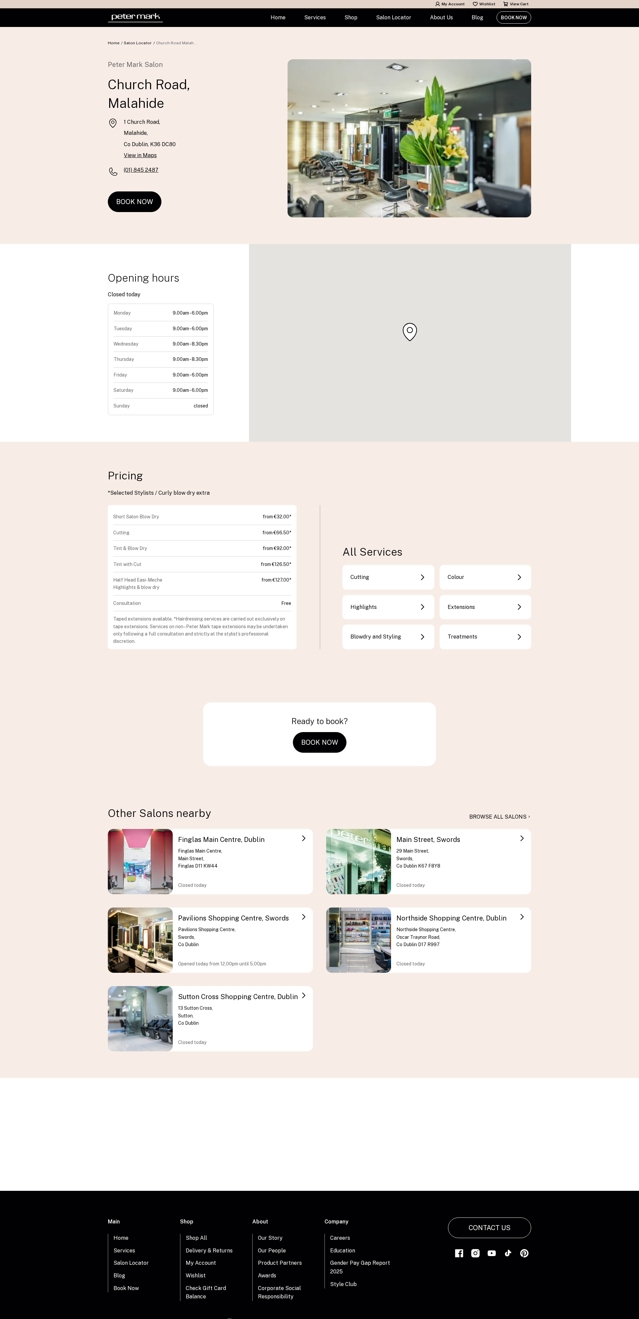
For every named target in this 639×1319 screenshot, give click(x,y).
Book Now (514, 17)
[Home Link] (135, 17)
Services (124, 1250)
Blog (477, 17)
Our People (272, 1250)
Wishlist (487, 4)
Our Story (270, 1238)
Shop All (196, 1238)
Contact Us (490, 1228)
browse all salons (498, 817)
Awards (267, 1275)
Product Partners (280, 1263)
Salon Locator (393, 17)
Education (342, 1250)
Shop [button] (350, 17)
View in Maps (140, 155)
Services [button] (315, 17)
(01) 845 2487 (141, 170)
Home (278, 17)
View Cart (519, 4)
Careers (340, 1238)
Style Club (343, 1284)
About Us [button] (441, 17)
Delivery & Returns (209, 1250)
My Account (453, 4)
